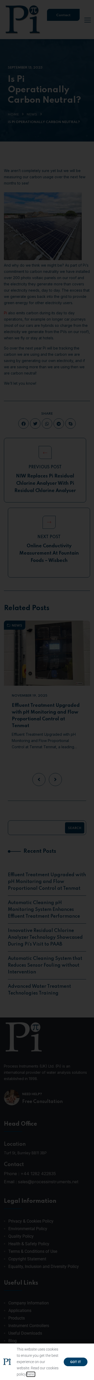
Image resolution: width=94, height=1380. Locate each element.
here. (31, 1374)
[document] (47, 690)
